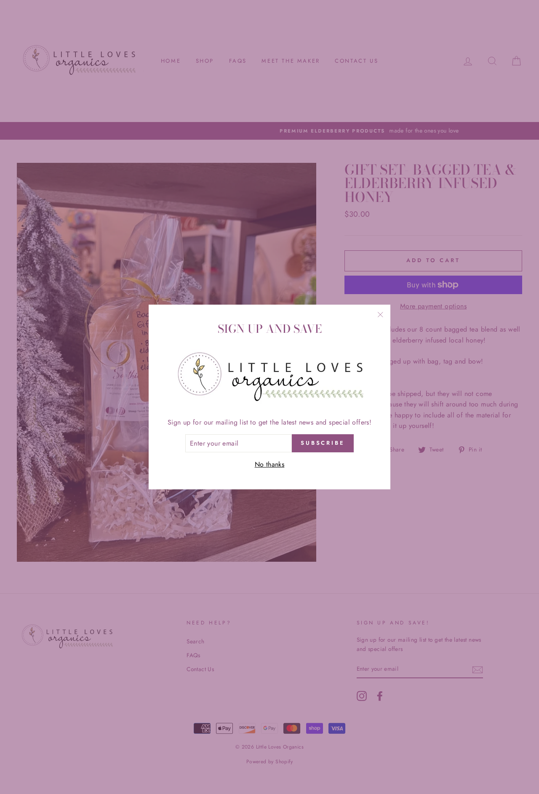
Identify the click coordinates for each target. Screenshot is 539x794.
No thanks (270, 464)
